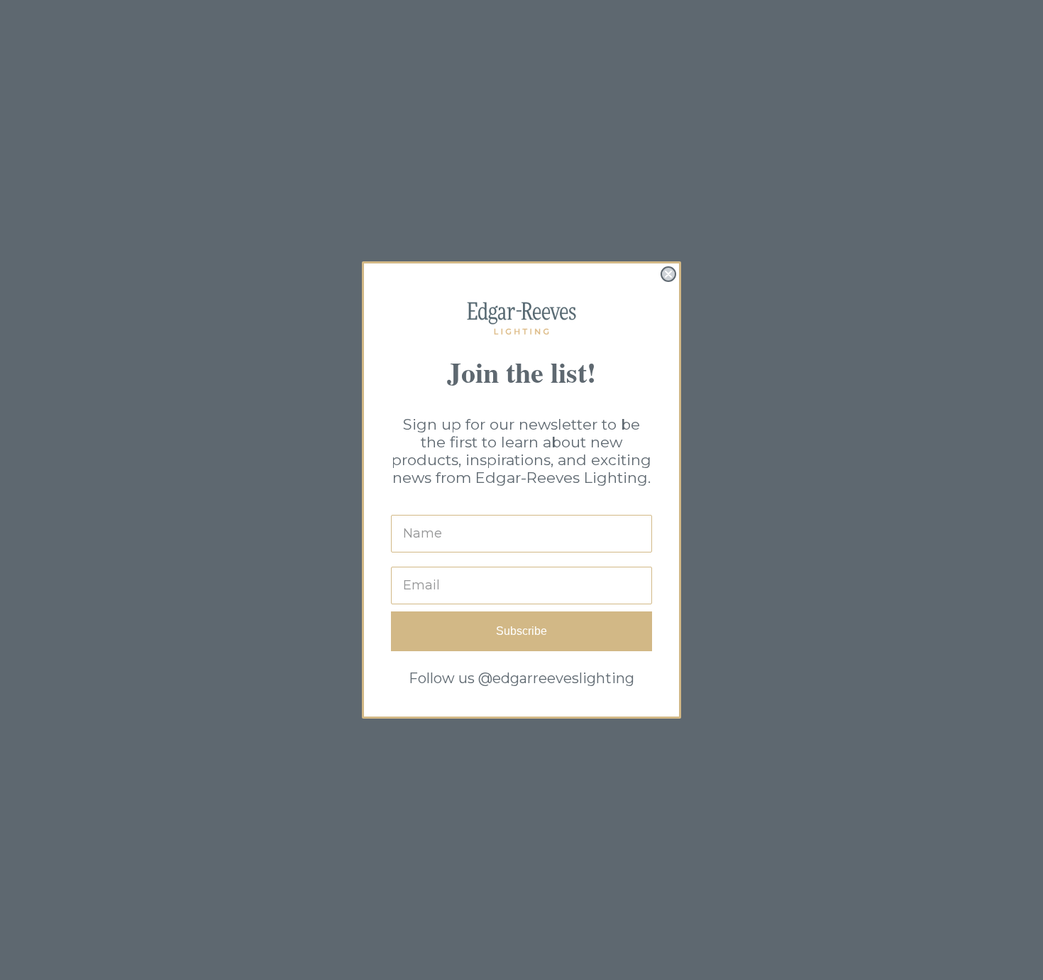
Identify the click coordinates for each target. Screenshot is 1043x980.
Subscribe (521, 631)
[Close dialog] (668, 274)
